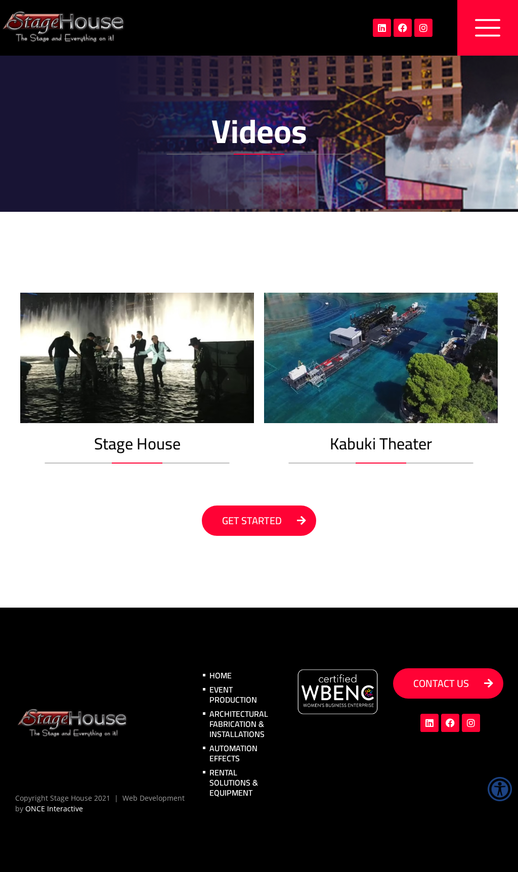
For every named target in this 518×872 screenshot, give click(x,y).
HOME (220, 675)
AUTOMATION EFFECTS (233, 753)
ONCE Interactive (54, 808)
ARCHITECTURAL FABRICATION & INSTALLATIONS (238, 724)
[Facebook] (403, 28)
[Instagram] (423, 28)
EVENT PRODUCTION (233, 694)
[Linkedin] (382, 28)
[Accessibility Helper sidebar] (500, 789)
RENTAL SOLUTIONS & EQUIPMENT (233, 782)
